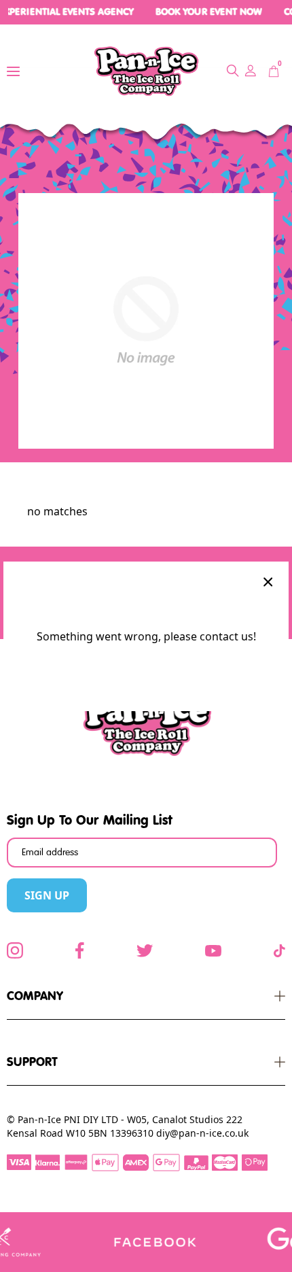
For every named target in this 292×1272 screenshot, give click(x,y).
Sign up (46, 895)
